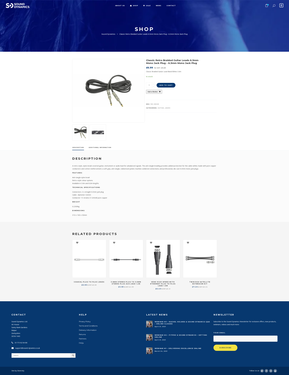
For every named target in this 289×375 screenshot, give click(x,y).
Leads (167, 108)
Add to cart (166, 85)
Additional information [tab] (100, 147)
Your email (219, 333)
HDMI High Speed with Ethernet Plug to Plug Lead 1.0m (163, 284)
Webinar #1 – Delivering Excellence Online (178, 348)
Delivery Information (88, 330)
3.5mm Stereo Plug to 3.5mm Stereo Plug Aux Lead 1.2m (126, 283)
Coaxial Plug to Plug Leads (89, 282)
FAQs (81, 343)
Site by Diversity (18, 370)
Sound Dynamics (108, 34)
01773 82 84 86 (21, 342)
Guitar (161, 108)
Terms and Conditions (88, 326)
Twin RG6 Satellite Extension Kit (199, 283)
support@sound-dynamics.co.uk (27, 348)
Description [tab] (78, 147)
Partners (82, 339)
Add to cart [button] (103, 242)
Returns (82, 334)
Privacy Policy (85, 321)
